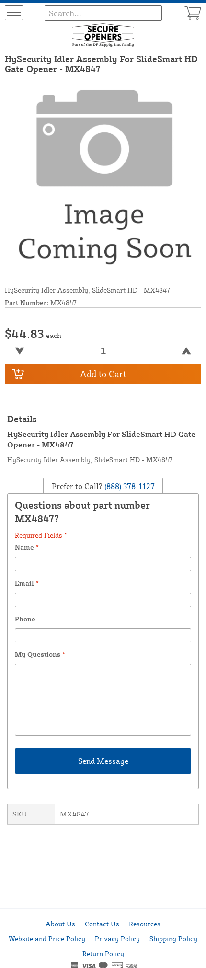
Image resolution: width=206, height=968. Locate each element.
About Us (60, 924)
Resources (144, 924)
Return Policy (103, 953)
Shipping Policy (173, 939)
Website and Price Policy (47, 939)
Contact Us (102, 924)
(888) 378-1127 (129, 486)
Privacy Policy (117, 939)
